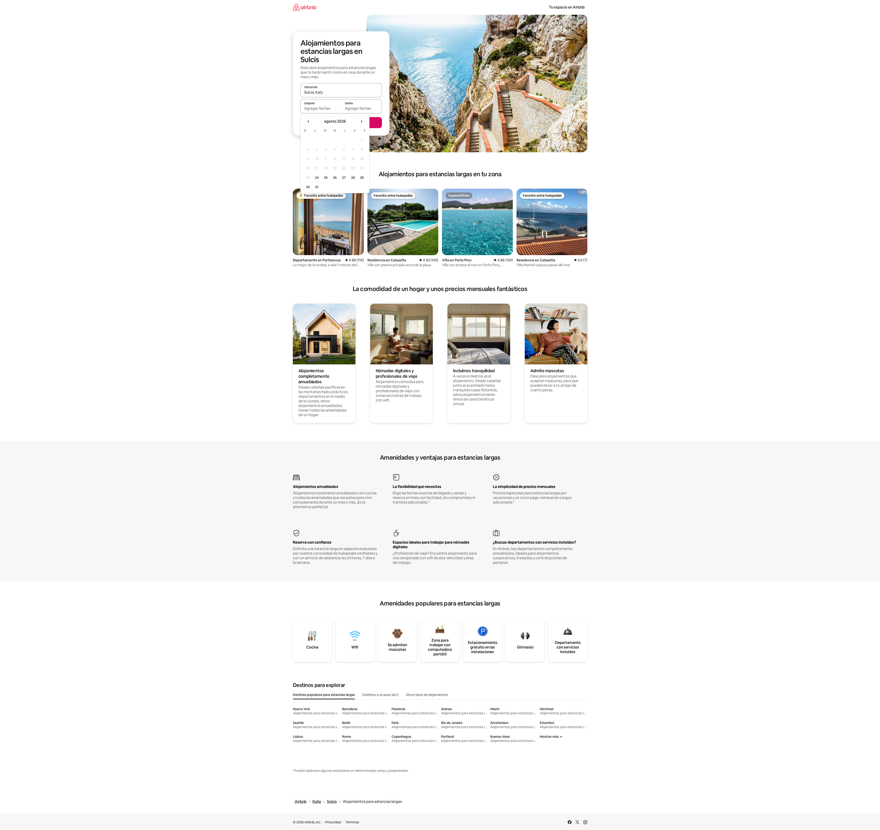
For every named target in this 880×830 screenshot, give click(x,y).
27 (344, 178)
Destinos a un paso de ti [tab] (380, 695)
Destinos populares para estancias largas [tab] (324, 695)
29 (362, 178)
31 (316, 187)
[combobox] (341, 92)
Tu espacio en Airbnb (567, 7)
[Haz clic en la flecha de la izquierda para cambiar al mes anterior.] (308, 121)
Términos (352, 822)
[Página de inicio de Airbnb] (304, 7)
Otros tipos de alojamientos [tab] (427, 695)
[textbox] (321, 108)
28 (353, 178)
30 (308, 187)
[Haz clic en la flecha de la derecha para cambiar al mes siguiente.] (361, 121)
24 (317, 178)
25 (326, 178)
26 (335, 178)
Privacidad (333, 822)
